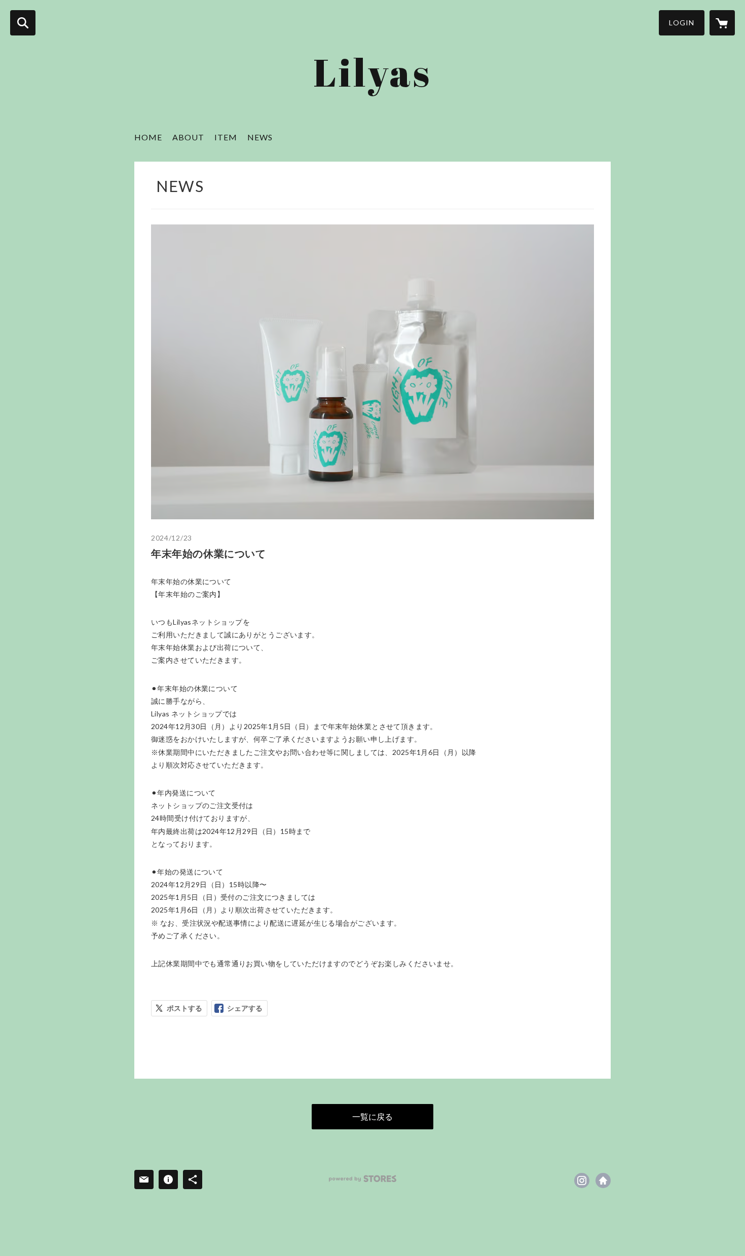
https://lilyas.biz (603, 1180)
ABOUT (188, 137)
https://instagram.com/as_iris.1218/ (581, 1180)
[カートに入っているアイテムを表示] (722, 22)
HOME (148, 137)
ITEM (225, 137)
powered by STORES (362, 1179)
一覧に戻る (372, 1116)
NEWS (260, 137)
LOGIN (681, 22)
